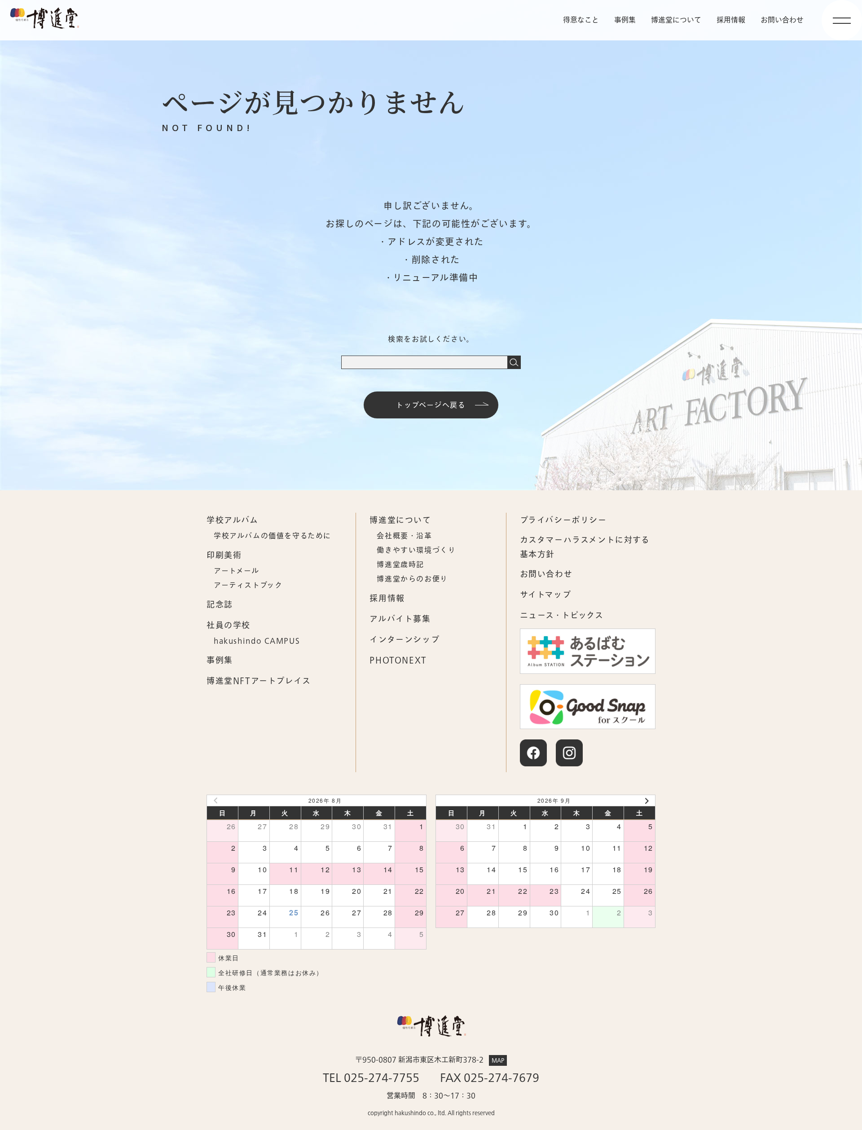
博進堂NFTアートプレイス (259, 681)
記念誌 (220, 605)
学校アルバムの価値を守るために (272, 536)
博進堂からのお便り (412, 579)
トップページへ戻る (431, 405)
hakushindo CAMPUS (257, 641)
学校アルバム (233, 520)
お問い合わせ (546, 574)
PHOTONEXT (398, 661)
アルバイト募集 (400, 619)
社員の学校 (229, 626)
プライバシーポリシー (563, 520)
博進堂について (676, 20)
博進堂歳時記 (400, 564)
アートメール (236, 571)
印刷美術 (224, 556)
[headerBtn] (842, 20)
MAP (498, 1060)
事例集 (625, 20)
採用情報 (731, 20)
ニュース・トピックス (562, 616)
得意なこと (581, 20)
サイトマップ (546, 595)
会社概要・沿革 (404, 536)
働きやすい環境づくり (416, 550)
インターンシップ (404, 640)
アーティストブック (248, 585)
